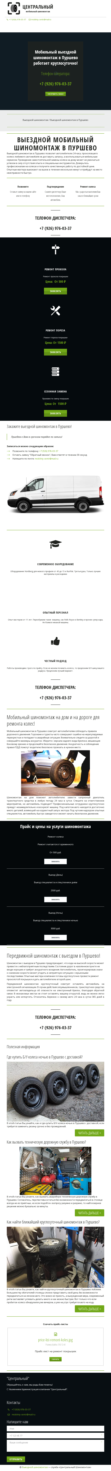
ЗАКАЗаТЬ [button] (55, 937)
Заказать (55, 291)
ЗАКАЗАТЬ (55, 352)
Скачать (55, 1359)
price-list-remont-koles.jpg (55, 1340)
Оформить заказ (55, 94)
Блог (70, 27)
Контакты (48, 27)
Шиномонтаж (15, 27)
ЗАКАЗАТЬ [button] (55, 899)
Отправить (15, 1459)
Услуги (29, 27)
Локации (61, 27)
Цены (38, 27)
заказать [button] (55, 861)
